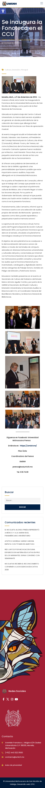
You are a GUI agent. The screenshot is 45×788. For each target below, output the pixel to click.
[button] (3, 11)
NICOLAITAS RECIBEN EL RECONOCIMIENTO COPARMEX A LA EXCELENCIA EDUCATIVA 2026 (22, 566)
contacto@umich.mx (14, 757)
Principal (24, 70)
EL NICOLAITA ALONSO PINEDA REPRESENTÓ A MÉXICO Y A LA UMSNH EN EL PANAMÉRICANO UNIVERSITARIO (22, 532)
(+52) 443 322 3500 (14, 752)
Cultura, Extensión (12, 70)
